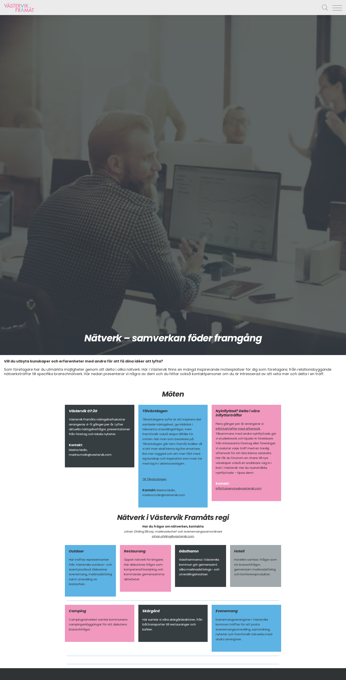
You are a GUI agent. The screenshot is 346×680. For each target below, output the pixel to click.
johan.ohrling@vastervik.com (173, 536)
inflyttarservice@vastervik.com (239, 488)
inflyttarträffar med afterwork (238, 428)
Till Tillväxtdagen (154, 479)
